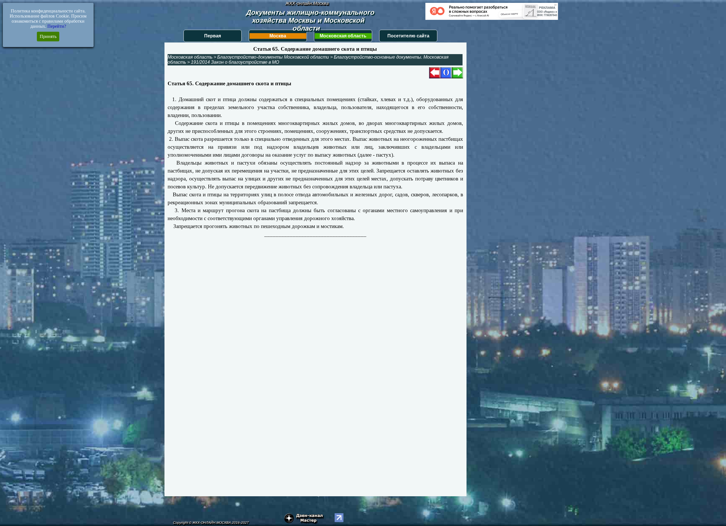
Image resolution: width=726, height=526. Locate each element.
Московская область (343, 35)
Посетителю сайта (408, 35)
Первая (212, 35)
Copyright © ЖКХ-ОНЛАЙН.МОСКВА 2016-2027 (210, 523)
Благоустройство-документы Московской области (273, 57)
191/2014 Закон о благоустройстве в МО (235, 62)
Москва (277, 35)
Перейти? (56, 26)
